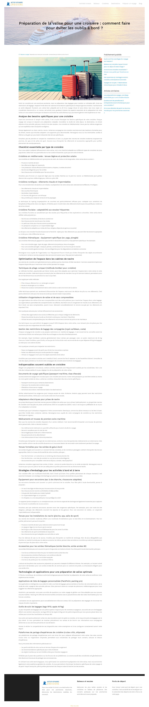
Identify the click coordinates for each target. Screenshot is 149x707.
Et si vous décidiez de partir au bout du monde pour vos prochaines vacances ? (117, 110)
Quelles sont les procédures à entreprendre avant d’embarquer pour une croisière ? (117, 103)
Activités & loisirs (85, 3)
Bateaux (96, 3)
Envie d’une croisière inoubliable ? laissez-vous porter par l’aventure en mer (116, 72)
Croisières (105, 3)
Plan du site (75, 706)
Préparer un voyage (129, 3)
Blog (140, 3)
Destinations (115, 3)
